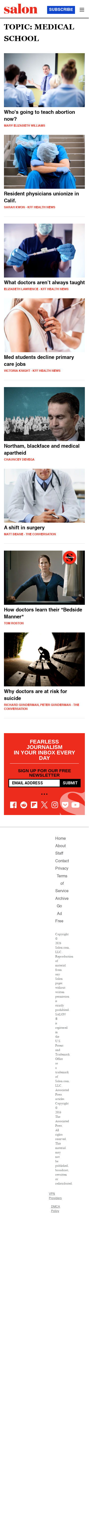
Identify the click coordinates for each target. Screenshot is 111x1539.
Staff (59, 854)
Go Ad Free (59, 913)
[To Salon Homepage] (20, 9)
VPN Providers (55, 1196)
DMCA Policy (55, 1209)
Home (60, 839)
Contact (62, 861)
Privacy (61, 869)
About (60, 846)
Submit (70, 783)
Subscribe (61, 10)
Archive (62, 899)
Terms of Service (62, 883)
